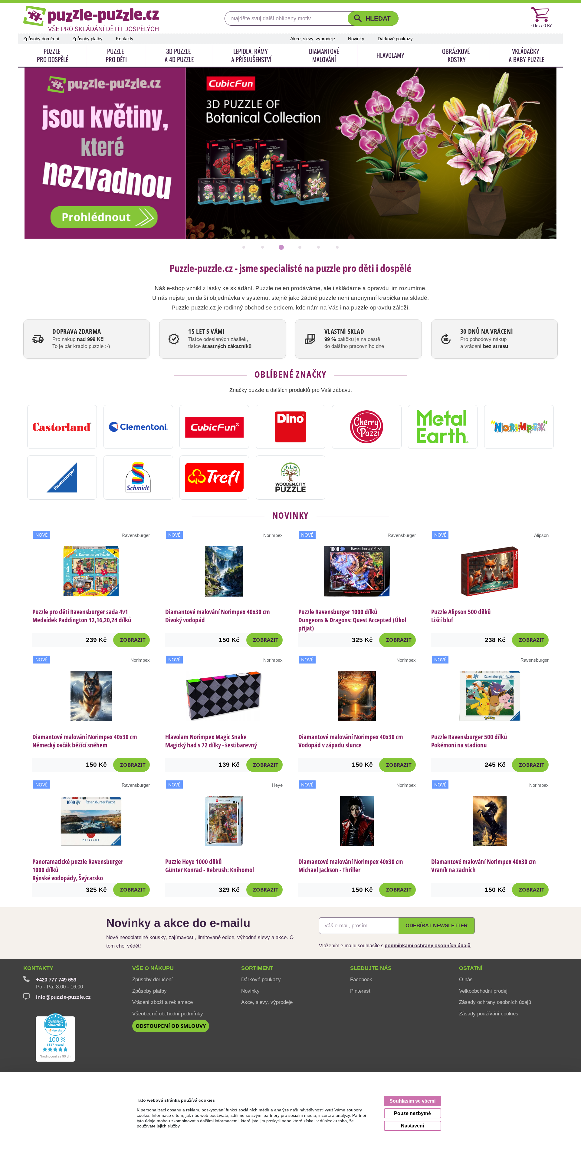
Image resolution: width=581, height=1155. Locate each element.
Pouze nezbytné (412, 1113)
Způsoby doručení (41, 38)
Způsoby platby (87, 38)
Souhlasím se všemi (412, 1101)
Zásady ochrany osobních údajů (495, 1002)
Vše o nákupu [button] (153, 968)
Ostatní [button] (470, 968)
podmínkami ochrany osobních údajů (428, 945)
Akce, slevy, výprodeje (312, 38)
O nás (466, 979)
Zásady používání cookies (488, 1014)
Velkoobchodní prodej (483, 991)
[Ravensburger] (62, 477)
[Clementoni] (138, 427)
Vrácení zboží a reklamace (162, 1002)
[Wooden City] (290, 477)
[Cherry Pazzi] (367, 427)
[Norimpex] (519, 427)
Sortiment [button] (257, 968)
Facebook (361, 979)
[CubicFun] (214, 427)
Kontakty (124, 38)
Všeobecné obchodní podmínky (167, 1014)
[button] (373, 18)
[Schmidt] (138, 477)
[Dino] (290, 427)
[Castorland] (62, 427)
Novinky (356, 38)
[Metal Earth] (443, 427)
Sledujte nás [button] (371, 968)
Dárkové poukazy (395, 38)
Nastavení (412, 1125)
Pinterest (360, 991)
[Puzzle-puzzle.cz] (91, 18)
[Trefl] (214, 477)
